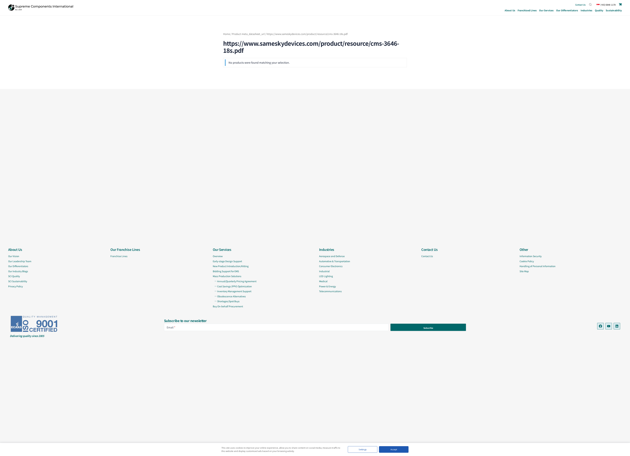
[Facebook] (600, 326)
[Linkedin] (617, 326)
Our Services (546, 10)
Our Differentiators (567, 10)
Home (226, 34)
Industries (586, 10)
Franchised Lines (527, 10)
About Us (510, 10)
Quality (599, 10)
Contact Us (580, 4)
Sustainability (614, 10)
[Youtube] (608, 326)
